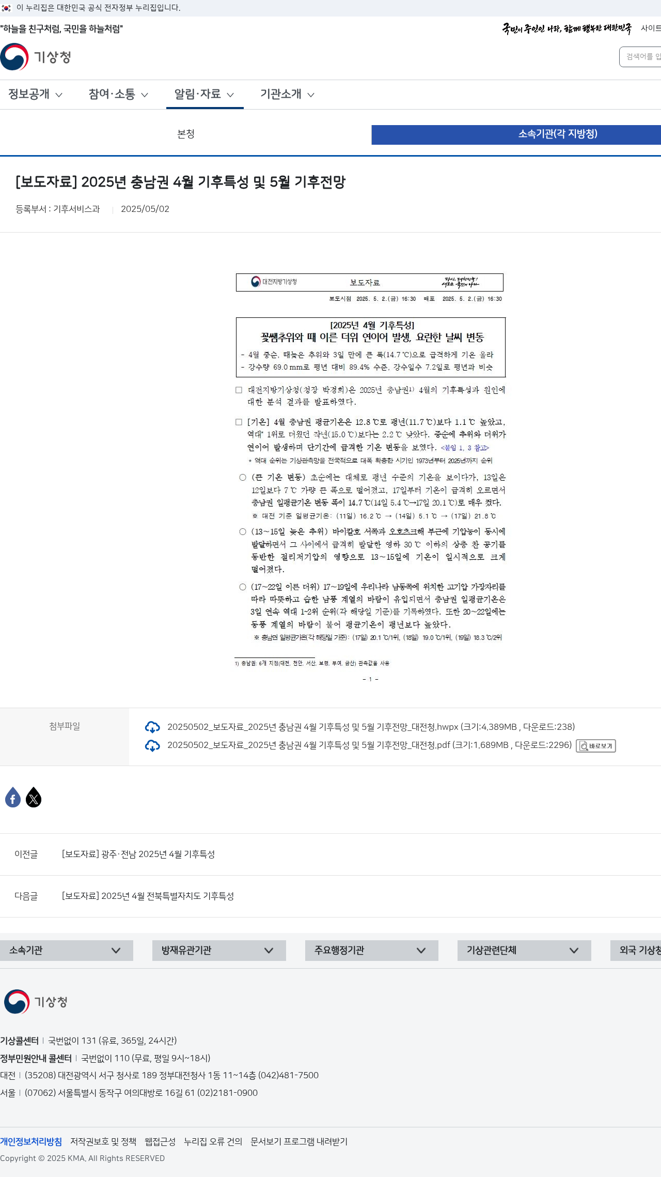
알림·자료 (198, 94)
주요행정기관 (339, 950)
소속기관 (25, 950)
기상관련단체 (491, 950)
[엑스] (33, 797)
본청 (186, 134)
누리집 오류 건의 (213, 1142)
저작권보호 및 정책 (103, 1142)
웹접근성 (160, 1142)
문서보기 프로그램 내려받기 (299, 1142)
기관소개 (281, 94)
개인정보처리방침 (31, 1142)
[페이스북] (13, 797)
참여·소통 (112, 94)
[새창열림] (596, 745)
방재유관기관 (186, 950)
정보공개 (29, 94)
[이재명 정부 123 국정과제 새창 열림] (567, 29)
